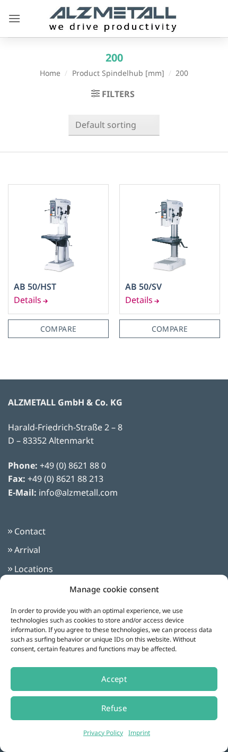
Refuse (114, 708)
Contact (30, 531)
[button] (14, 18)
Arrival (27, 550)
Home (50, 73)
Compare (58, 329)
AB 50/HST (35, 286)
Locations (33, 569)
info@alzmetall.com (78, 492)
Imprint (139, 732)
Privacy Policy (103, 732)
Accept (114, 678)
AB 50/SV (143, 286)
